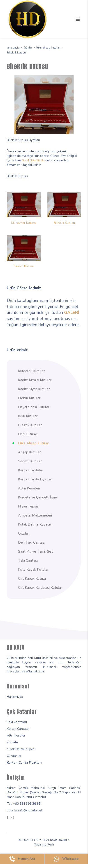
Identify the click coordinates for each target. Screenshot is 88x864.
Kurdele (12, 742)
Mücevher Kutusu (23, 223)
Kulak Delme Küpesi (21, 749)
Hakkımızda (15, 697)
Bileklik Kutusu (64, 223)
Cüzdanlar (14, 756)
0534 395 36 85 (33, 160)
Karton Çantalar (18, 729)
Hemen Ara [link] (26, 859)
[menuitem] (46, 370)
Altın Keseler (16, 735)
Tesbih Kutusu (24, 266)
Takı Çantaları (17, 722)
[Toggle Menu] (77, 19)
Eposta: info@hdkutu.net (24, 810)
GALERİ (71, 312)
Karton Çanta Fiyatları (24, 762)
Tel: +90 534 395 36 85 (23, 803)
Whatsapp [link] (70, 859)
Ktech (50, 845)
